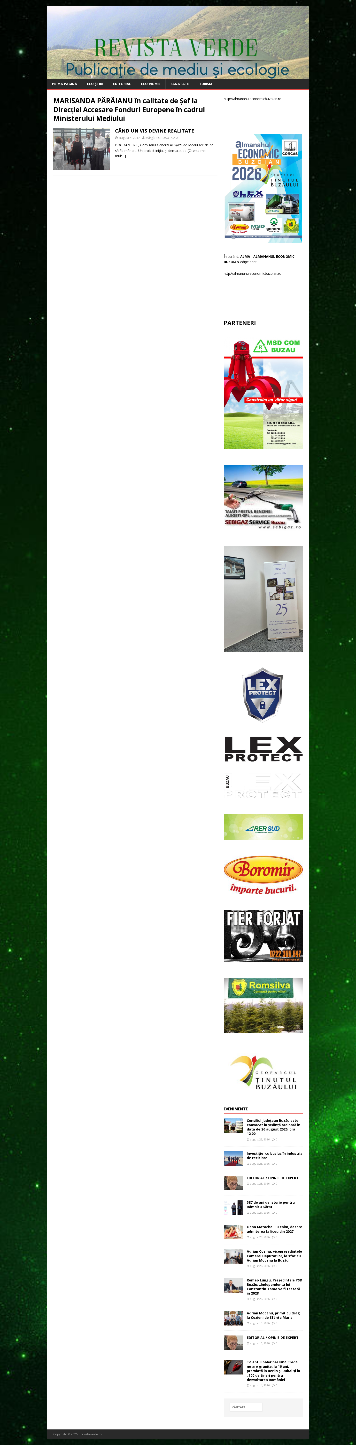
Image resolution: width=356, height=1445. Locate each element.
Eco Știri (95, 83)
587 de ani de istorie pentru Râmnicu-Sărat (271, 1204)
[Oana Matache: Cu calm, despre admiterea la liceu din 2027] (233, 1236)
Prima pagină (64, 83)
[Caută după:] (246, 1407)
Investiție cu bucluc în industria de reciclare (274, 1155)
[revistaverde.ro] (178, 76)
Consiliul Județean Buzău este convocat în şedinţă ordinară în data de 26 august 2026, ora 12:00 (273, 1127)
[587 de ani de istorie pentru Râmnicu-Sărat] (233, 1212)
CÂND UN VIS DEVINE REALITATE (154, 130)
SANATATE (179, 83)
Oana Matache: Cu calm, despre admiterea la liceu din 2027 (274, 1229)
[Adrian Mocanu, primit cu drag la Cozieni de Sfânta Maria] (233, 1322)
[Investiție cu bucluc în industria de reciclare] (233, 1163)
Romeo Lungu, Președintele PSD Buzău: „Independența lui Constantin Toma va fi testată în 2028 (274, 1287)
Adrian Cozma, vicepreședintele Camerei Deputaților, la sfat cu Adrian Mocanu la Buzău (274, 1255)
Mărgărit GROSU (157, 137)
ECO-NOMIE (151, 83)
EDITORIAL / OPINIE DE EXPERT (273, 1178)
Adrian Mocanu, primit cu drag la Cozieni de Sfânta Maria (273, 1315)
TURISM (205, 83)
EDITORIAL (122, 83)
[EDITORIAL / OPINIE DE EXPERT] (233, 1187)
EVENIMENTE (236, 1109)
